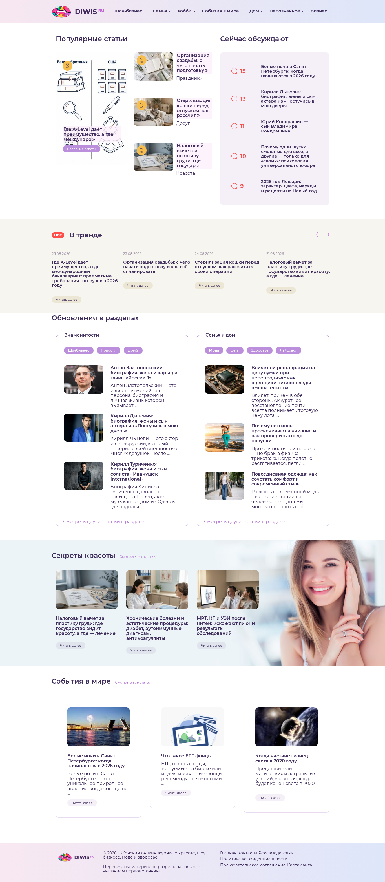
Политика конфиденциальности (253, 858)
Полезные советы (81, 149)
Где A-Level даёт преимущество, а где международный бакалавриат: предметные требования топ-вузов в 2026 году (85, 274)
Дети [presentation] (235, 350)
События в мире (220, 11)
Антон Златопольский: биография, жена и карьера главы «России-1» (144, 372)
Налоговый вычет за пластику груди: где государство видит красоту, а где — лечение (298, 269)
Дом (254, 11)
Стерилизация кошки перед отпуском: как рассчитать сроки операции (227, 267)
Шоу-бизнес (128, 11)
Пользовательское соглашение (253, 865)
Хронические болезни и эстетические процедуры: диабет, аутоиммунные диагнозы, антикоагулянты (157, 628)
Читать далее (66, 300)
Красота (185, 173)
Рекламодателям (276, 853)
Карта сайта (299, 865)
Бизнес (319, 11)
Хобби (184, 11)
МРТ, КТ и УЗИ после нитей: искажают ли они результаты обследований (226, 626)
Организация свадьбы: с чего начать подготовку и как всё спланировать (156, 267)
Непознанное (284, 11)
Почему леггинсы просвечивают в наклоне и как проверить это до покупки (283, 433)
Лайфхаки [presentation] (288, 350)
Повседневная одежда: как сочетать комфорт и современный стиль (284, 479)
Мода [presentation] (214, 350)
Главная (228, 853)
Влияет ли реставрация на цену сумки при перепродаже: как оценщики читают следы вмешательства (283, 377)
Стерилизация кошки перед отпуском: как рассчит (194, 108)
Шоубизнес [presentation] (78, 350)
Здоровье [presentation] (259, 350)
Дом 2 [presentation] (133, 350)
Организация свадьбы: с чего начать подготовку (193, 63)
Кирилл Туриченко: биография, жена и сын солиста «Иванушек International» (138, 471)
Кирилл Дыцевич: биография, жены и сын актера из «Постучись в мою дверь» (144, 423)
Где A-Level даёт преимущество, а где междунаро (88, 134)
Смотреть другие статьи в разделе (103, 521)
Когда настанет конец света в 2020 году (281, 758)
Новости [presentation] (108, 350)
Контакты (247, 853)
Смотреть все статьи (138, 556)
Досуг (183, 123)
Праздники (189, 78)
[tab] (80, 350)
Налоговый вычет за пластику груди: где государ (190, 155)
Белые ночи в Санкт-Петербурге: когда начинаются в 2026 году (96, 760)
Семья (160, 11)
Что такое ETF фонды (186, 756)
